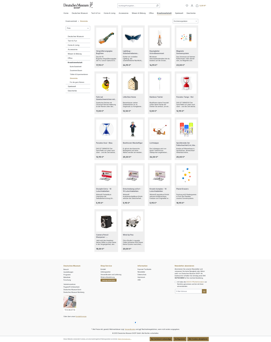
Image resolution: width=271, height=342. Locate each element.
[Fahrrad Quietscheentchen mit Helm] (106, 83)
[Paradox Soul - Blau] (106, 129)
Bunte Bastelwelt (75, 66)
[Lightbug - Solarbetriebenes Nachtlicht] (133, 37)
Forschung (67, 280)
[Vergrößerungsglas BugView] (106, 37)
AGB (139, 280)
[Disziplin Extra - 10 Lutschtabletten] (106, 175)
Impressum (141, 277)
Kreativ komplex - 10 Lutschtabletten (158, 190)
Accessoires (72, 49)
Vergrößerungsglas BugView (104, 52)
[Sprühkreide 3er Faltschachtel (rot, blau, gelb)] (186, 129)
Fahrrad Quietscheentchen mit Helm (105, 98)
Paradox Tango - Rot (184, 97)
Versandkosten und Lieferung (111, 274)
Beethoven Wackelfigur (133, 143)
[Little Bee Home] (133, 83)
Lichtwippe (154, 143)
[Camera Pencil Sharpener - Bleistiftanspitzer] (106, 221)
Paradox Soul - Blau (104, 143)
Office (70, 58)
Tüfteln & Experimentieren (79, 74)
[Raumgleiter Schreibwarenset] (160, 37)
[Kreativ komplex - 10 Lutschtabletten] (160, 175)
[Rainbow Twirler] (160, 83)
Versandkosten (130, 329)
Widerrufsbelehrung (108, 277)
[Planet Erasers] (186, 175)
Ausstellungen (68, 272)
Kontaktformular (81, 316)
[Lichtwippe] (160, 129)
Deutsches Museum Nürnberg (74, 292)
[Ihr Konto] (192, 5)
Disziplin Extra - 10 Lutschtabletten (103, 190)
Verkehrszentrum (69, 284)
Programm (67, 275)
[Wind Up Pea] (133, 221)
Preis (69, 28)
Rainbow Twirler (156, 97)
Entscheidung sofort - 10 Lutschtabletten (132, 190)
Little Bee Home (129, 97)
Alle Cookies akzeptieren (198, 339)
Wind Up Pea (128, 235)
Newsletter (141, 272)
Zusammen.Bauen (76, 70)
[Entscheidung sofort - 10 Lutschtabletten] (133, 175)
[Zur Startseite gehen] (78, 5)
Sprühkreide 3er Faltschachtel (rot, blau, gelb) (186, 144)
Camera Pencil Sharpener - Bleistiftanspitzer (103, 236)
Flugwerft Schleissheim (72, 287)
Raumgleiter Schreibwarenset (157, 52)
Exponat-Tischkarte (144, 269)
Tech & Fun (72, 41)
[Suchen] (157, 5)
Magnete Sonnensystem (182, 52)
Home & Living (73, 45)
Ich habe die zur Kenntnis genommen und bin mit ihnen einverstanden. (192, 284)
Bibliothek (67, 277)
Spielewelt (72, 86)
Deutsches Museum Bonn (72, 289)
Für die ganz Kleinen (77, 82)
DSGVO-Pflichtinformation (195, 282)
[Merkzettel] (186, 5)
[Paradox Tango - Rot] (186, 83)
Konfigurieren (180, 339)
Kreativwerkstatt (75, 62)
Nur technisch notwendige (161, 339)
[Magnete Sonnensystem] (186, 37)
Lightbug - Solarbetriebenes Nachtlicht (130, 52)
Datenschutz (142, 274)
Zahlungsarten (106, 272)
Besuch (66, 269)
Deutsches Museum (76, 36)
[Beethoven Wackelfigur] (133, 129)
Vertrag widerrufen (108, 280)
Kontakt (103, 269)
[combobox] (136, 5)
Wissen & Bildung (75, 54)
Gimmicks (74, 78)
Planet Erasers (182, 189)
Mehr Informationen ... (124, 339)
